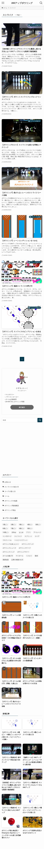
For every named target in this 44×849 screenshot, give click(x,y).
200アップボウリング (22, 3)
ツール (7, 496)
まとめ (21, 532)
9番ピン (30, 528)
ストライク (18, 536)
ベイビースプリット (21, 540)
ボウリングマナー (23, 552)
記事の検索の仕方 (17, 560)
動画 (36, 556)
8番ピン (21, 528)
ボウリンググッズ (27, 544)
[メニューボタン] (3, 3)
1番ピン (5, 524)
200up (14, 532)
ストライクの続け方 (12, 487)
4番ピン (30, 524)
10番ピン (6, 532)
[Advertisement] (22, 447)
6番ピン (5, 528)
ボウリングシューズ (9, 548)
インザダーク (7, 536)
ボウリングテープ (25, 548)
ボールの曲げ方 (8, 556)
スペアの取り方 (10, 491)
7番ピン (13, 528)
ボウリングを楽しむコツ (11, 544)
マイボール (19, 556)
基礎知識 (6, 560)
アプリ (28, 532)
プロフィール (7, 540)
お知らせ (8, 482)
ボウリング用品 (10, 510)
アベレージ (37, 532)
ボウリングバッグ (8, 552)
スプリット (28, 536)
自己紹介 (22, 407)
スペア (37, 536)
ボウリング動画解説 (12, 505)
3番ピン (21, 524)
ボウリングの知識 (11, 501)
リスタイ (29, 556)
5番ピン (38, 524)
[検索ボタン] (41, 3)
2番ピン (13, 524)
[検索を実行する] (39, 420)
